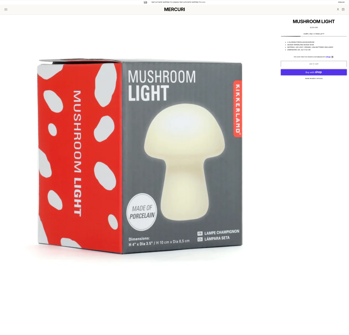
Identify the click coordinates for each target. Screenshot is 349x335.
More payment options (314, 78)
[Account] (337, 9)
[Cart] (343, 9)
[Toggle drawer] (5, 9)
